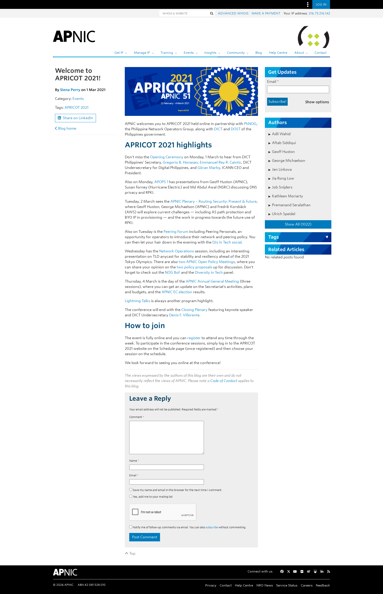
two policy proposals (194, 267)
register (194, 338)
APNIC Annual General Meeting (212, 281)
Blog (258, 52)
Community (236, 52)
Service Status (286, 585)
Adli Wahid (281, 134)
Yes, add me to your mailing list (152, 496)
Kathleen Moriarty (287, 196)
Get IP (118, 52)
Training (166, 52)
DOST (235, 129)
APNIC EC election (177, 292)
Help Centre (278, 52)
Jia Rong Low (283, 178)
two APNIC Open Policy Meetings (207, 262)
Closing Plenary (194, 310)
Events (189, 52)
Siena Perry (70, 90)
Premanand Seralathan (291, 205)
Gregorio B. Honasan (180, 162)
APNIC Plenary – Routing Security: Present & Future (213, 201)
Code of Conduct (223, 381)
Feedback (323, 585)
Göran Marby (208, 168)
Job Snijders (282, 187)
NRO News (264, 585)
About (299, 52)
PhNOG (250, 124)
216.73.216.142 (319, 13)
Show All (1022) (298, 224)
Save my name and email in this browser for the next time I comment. (177, 490)
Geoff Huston (283, 152)
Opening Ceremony (166, 157)
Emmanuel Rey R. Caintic (220, 162)
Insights (210, 52)
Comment (136, 417)
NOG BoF (172, 272)
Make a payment (266, 13)
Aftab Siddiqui (284, 143)
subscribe (212, 527)
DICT (218, 129)
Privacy (210, 585)
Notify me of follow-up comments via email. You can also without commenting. (189, 527)
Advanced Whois (233, 13)
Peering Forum (176, 232)
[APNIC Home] (74, 35)
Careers (307, 585)
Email (133, 475)
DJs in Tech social (227, 242)
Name (134, 460)
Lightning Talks (137, 301)
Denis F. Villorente (184, 315)
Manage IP (142, 52)
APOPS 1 (161, 182)
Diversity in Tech (209, 272)
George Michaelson (288, 160)
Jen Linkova (282, 169)
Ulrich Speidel (283, 214)
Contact (320, 52)
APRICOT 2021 (76, 107)
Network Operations (176, 251)
